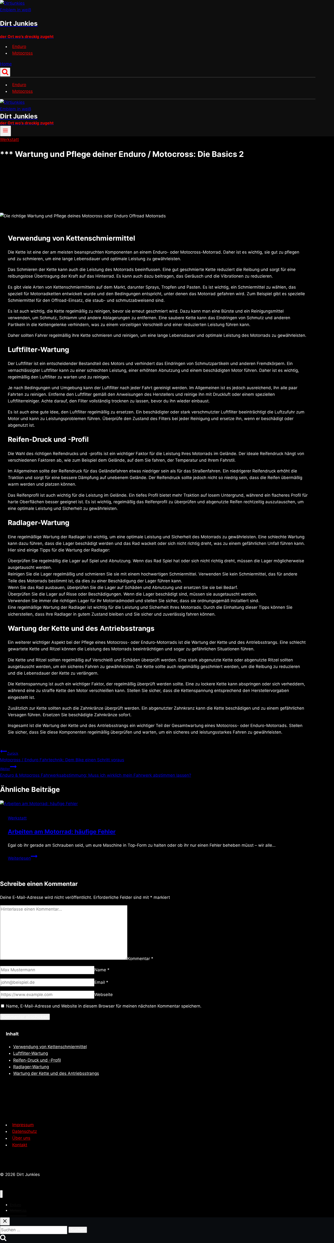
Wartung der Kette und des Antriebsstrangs (56, 1073)
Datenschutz (24, 1131)
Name (102, 969)
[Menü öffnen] (5, 131)
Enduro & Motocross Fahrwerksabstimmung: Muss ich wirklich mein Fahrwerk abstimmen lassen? (95, 772)
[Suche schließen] (5, 1221)
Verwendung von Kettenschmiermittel (50, 1046)
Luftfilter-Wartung (30, 1053)
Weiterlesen (22, 858)
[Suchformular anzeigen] (5, 72)
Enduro (19, 46)
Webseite (103, 994)
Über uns (21, 1138)
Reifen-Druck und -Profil (37, 1060)
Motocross (22, 53)
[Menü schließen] (1, 1194)
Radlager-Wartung (31, 1066)
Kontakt (19, 1144)
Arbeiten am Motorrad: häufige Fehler (62, 831)
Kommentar (140, 958)
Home (6, 63)
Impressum (23, 1124)
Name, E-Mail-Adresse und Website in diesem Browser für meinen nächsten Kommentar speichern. (103, 1006)
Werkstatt (9, 139)
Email (101, 982)
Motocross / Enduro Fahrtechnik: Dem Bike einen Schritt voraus (62, 756)
